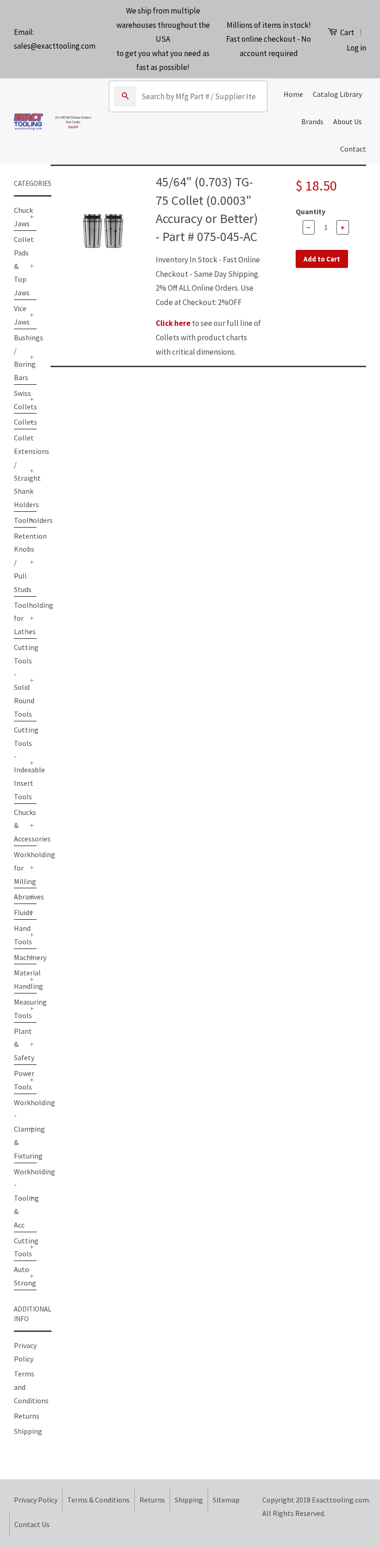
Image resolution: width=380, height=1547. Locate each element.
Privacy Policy (35, 1499)
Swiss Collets (20, 399)
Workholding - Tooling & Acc (20, 1198)
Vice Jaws (20, 315)
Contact (353, 148)
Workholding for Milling (20, 868)
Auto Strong (20, 1276)
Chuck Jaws (20, 216)
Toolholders (20, 520)
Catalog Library (337, 94)
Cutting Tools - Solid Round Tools (20, 681)
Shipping (28, 1431)
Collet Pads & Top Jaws (20, 266)
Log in (356, 48)
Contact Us (32, 1524)
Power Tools (20, 1080)
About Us (347, 121)
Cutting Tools (20, 1247)
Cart (346, 32)
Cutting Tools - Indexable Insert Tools (20, 763)
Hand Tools (20, 934)
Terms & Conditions (98, 1499)
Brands (312, 121)
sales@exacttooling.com (54, 46)
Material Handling (20, 979)
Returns (26, 1415)
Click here (173, 323)
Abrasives (20, 896)
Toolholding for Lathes (20, 618)
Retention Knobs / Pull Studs (20, 562)
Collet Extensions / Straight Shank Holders (20, 471)
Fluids (20, 912)
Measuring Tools (20, 1008)
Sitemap (226, 1499)
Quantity (310, 211)
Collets (20, 422)
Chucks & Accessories (20, 826)
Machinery (20, 957)
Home (293, 94)
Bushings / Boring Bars (20, 357)
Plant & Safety (20, 1044)
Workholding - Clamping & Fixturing (20, 1129)
